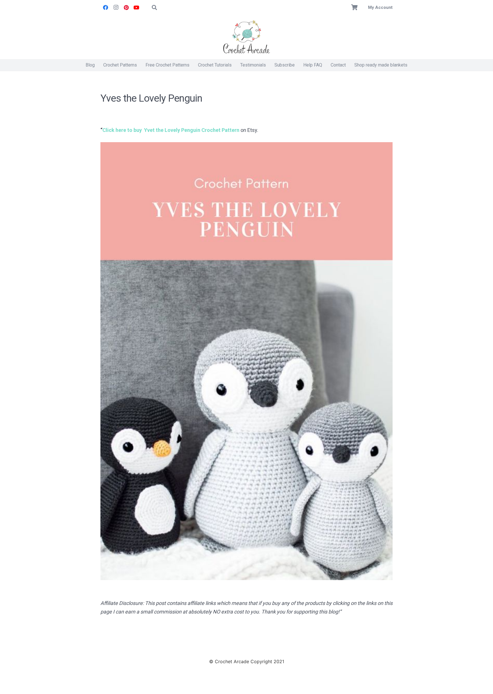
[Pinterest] (126, 7)
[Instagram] (116, 7)
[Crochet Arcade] (246, 37)
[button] (154, 7)
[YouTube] (136, 7)
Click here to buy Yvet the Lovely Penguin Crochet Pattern (170, 130)
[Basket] (354, 7)
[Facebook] (105, 7)
